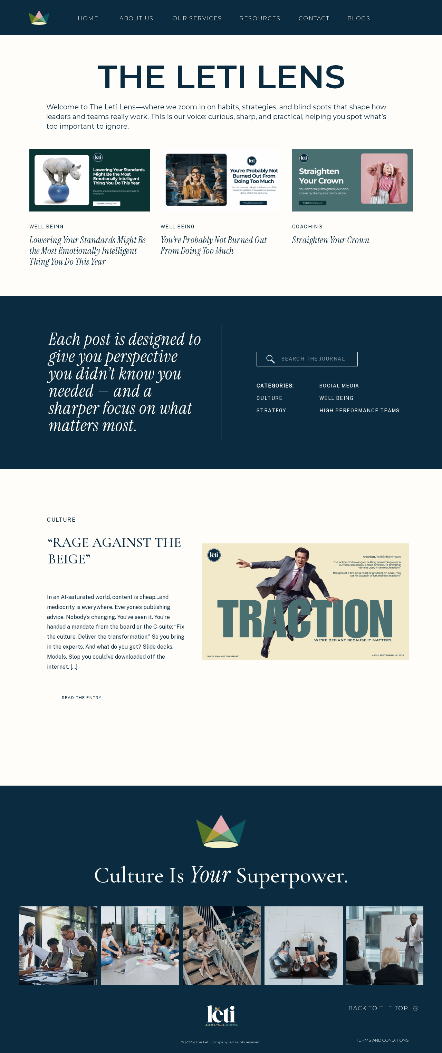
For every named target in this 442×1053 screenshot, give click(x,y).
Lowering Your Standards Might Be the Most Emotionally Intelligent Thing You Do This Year (87, 250)
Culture (61, 519)
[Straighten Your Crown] (352, 180)
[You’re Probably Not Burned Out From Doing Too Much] (221, 180)
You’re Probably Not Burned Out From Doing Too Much (214, 245)
